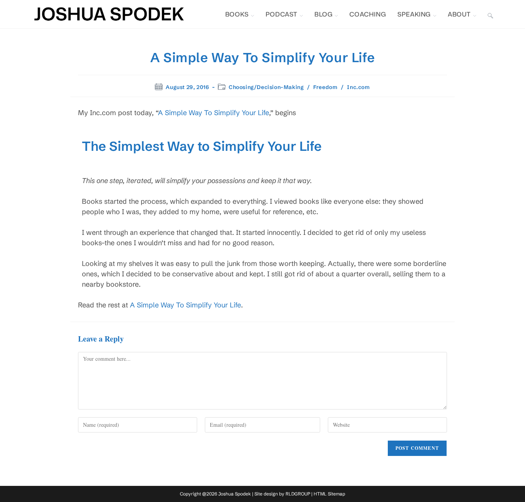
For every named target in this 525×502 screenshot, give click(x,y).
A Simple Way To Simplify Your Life (213, 112)
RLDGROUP (298, 494)
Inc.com (358, 87)
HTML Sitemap (329, 494)
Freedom (325, 87)
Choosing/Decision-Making (266, 87)
